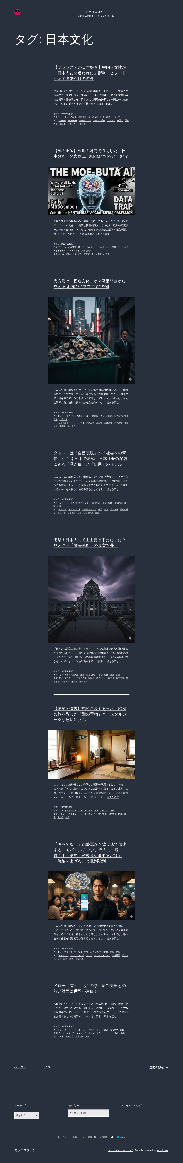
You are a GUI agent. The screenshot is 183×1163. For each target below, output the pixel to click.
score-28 (62, 120)
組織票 (74, 682)
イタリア (70, 1033)
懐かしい (92, 814)
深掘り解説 (86, 251)
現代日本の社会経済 (99, 952)
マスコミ (74, 423)
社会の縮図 (107, 503)
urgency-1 (72, 120)
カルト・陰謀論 (91, 416)
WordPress (162, 1150)
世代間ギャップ (89, 509)
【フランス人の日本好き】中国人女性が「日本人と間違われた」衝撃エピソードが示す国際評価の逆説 (90, 73)
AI (59, 254)
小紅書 (62, 124)
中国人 (120, 120)
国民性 (91, 678)
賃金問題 (79, 959)
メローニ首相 (112, 1033)
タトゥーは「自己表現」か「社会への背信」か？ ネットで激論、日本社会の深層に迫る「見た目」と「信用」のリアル (90, 459)
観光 (67, 817)
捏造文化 (108, 423)
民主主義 (120, 678)
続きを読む (104, 233)
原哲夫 (60, 1036)
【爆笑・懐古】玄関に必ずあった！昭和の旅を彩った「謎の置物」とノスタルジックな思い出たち (90, 714)
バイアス (78, 254)
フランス (111, 120)
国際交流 (69, 1036)
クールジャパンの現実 (106, 247)
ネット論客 (63, 423)
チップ (89, 955)
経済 (65, 959)
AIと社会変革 (70, 247)
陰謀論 (62, 426)
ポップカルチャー (96, 1033)
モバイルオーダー (102, 955)
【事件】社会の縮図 (73, 416)
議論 (97, 513)
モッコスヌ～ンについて (120, 1150)
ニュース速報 (73, 251)
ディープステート (66, 678)
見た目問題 (88, 513)
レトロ (83, 814)
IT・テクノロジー (86, 247)
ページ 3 (44, 1067)
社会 (102, 117)
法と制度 (96, 503)
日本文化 (81, 124)
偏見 (100, 509)
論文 (108, 254)
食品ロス (71, 426)
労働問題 (68, 952)
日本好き (71, 124)
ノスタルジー (72, 814)
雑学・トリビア (113, 117)
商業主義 (90, 423)
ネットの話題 (70, 117)
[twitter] (112, 1137)
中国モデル (81, 678)
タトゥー (62, 509)
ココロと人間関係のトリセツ (77, 503)
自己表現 (71, 513)
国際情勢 (82, 117)
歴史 (96, 810)
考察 (112, 810)
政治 (82, 675)
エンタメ (68, 1030)
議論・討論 (115, 675)
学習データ (89, 254)
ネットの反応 (99, 120)
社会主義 (65, 682)
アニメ (69, 254)
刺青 (106, 509)
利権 (82, 423)
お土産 (61, 814)
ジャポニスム (85, 120)
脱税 (71, 959)
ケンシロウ (81, 1033)
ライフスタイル (85, 810)
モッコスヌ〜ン (96, 12)
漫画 (87, 1036)
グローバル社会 (77, 955)
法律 (86, 952)
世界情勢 (114, 1030)
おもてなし (63, 955)
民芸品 (60, 817)
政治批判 (100, 678)
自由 (79, 513)
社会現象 (104, 810)
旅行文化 (102, 814)
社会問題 (63, 419)
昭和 (120, 814)
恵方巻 (99, 423)
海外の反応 (93, 117)
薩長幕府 (83, 682)
